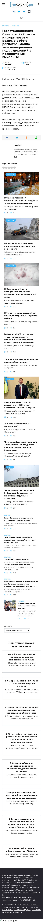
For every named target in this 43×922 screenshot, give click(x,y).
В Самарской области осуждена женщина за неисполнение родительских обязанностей (21, 710)
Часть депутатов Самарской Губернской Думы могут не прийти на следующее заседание (19, 494)
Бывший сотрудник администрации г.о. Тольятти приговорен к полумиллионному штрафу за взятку (21, 583)
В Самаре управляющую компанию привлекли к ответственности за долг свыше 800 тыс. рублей (21, 823)
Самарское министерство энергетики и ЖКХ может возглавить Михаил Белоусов (19, 405)
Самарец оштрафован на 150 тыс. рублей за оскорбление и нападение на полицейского (21, 795)
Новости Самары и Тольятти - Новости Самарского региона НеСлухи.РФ (20, 907)
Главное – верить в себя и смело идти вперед (27, 605)
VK (26, 154)
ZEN (15, 157)
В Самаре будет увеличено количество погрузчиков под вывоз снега (19, 246)
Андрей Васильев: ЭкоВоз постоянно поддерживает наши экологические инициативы (19, 561)
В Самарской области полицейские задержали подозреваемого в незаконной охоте (20, 293)
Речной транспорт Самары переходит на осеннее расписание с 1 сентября (21, 657)
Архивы (8, 626)
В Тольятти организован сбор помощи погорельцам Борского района (20, 316)
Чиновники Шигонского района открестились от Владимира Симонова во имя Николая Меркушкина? (20, 446)
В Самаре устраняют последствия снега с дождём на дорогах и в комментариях (21, 200)
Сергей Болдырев (22, 910)
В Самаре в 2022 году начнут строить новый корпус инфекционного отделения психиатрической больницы (19, 338)
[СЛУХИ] (21, 398)
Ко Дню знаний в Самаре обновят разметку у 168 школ (21, 849)
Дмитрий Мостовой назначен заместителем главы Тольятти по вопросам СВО (19, 540)
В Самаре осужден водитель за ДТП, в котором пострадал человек (21, 683)
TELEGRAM (18, 154)
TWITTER (33, 154)
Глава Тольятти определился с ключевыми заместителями (18, 519)
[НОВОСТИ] (21, 193)
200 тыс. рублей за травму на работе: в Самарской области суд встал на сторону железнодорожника (21, 738)
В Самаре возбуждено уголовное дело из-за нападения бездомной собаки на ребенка (21, 767)
